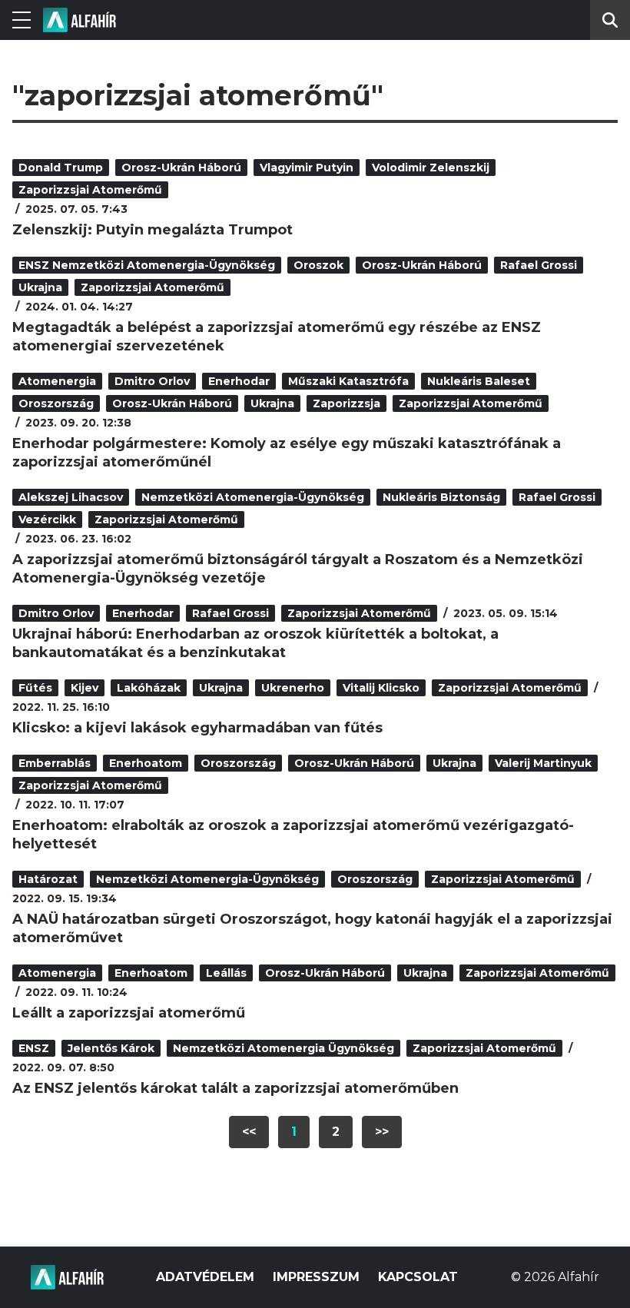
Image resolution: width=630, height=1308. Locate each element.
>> (382, 1131)
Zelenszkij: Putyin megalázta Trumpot (152, 229)
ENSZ (33, 1048)
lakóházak (149, 688)
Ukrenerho (292, 688)
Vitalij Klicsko (381, 688)
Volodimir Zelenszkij (430, 167)
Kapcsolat (418, 1277)
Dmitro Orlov (152, 381)
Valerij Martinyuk (543, 763)
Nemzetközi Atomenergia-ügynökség (252, 497)
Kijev (84, 688)
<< (249, 1131)
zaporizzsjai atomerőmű (90, 190)
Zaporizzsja (346, 403)
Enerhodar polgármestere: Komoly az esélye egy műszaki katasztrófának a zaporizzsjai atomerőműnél (286, 452)
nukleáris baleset (478, 381)
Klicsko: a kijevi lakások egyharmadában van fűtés (197, 727)
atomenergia (57, 381)
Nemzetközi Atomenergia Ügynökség (283, 1048)
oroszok (318, 265)
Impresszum (316, 1277)
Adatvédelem (205, 1277)
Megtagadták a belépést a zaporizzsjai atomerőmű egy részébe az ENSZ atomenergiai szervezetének (276, 336)
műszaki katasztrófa (348, 381)
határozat (48, 879)
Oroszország (56, 403)
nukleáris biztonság (441, 497)
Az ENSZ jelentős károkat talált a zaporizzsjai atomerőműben (235, 1088)
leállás (226, 973)
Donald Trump (60, 167)
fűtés (35, 688)
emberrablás (54, 763)
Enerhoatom (145, 763)
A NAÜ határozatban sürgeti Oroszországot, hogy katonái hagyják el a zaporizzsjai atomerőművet (312, 928)
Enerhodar (239, 381)
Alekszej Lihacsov (70, 497)
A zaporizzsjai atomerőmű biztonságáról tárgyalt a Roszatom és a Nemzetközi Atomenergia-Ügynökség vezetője (297, 568)
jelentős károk (111, 1048)
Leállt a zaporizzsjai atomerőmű (128, 1012)
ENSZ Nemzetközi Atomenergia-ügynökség (146, 265)
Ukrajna (40, 287)
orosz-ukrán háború (181, 167)
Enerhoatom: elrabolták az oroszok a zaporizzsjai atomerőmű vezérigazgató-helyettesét (293, 834)
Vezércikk (47, 519)
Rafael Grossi (538, 265)
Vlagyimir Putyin (306, 167)
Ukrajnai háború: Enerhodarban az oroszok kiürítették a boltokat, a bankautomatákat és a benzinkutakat (255, 643)
